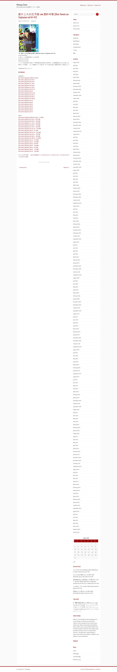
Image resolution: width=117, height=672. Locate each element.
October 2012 (76, 505)
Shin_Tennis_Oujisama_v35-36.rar (26, 96)
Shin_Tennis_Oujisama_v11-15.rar (26, 83)
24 (75, 555)
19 (81, 552)
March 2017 (76, 391)
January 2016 (76, 430)
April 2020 (75, 290)
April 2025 (75, 110)
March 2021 (76, 257)
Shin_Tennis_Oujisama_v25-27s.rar (26, 89)
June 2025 (75, 104)
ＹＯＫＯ (96, 609)
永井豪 (81, 609)
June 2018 (75, 355)
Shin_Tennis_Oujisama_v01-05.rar (26, 79)
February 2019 (76, 331)
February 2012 (76, 529)
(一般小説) (77, 603)
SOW (74, 605)
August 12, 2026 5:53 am (23, 21)
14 (88, 549)
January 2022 (76, 227)
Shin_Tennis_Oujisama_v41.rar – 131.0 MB (28, 140)
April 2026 (75, 74)
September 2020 (77, 275)
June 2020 (75, 284)
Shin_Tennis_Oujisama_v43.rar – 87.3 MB (28, 143)
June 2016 (75, 415)
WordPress (98, 669)
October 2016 (76, 403)
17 (75, 552)
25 (78, 555)
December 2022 (77, 194)
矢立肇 (84, 609)
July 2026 (75, 65)
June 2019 (75, 319)
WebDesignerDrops (90, 669)
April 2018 (75, 361)
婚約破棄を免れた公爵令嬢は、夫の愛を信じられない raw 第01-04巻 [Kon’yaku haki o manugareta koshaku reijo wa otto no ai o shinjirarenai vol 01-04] (86, 581)
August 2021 (76, 242)
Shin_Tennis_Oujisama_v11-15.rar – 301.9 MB (29, 123)
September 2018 (77, 346)
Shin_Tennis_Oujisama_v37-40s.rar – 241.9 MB (29, 138)
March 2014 (76, 484)
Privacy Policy (76, 28)
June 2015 (75, 439)
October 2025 (76, 92)
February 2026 (76, 80)
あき (84, 605)
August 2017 (76, 376)
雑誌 (74, 53)
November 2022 (77, 197)
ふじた (90, 605)
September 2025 (77, 95)
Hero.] (85, 603)
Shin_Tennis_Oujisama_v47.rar (25, 111)
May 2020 (75, 287)
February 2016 (76, 427)
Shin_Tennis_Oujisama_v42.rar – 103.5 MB (28, 141)
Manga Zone (22, 4)
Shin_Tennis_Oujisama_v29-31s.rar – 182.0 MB (29, 132)
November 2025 (77, 89)
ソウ (80, 607)
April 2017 (75, 388)
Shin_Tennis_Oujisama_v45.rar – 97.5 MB (28, 147)
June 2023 (75, 176)
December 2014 (77, 457)
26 (81, 555)
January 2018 (76, 370)
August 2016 (76, 409)
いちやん (87, 605)
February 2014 (76, 487)
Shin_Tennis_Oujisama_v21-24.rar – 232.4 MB (29, 126)
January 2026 (76, 83)
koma (90, 603)
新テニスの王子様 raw (61, 155)
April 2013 (75, 493)
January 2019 (76, 334)
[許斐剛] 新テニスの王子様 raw (40, 155)
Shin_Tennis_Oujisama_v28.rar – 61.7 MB (28, 130)
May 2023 (75, 179)
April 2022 (75, 218)
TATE (76, 605)
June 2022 (75, 212)
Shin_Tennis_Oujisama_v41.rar (25, 100)
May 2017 (75, 385)
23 (95, 552)
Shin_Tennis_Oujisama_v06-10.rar (26, 81)
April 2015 (75, 445)
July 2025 (75, 101)
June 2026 (75, 68)
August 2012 (76, 511)
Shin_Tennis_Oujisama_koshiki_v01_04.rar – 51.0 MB (30, 117)
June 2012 (75, 517)
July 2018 (75, 352)
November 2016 (77, 400)
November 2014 (77, 460)
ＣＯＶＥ (88, 609)
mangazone (33, 21)
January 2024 (76, 155)
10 (75, 549)
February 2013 (76, 499)
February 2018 (76, 367)
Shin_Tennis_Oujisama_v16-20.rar (26, 85)
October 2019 (76, 308)
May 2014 (75, 478)
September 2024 (77, 131)
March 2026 (76, 77)
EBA (82, 603)
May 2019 (75, 322)
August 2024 (76, 134)
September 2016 (77, 406)
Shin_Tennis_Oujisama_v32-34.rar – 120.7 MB (29, 134)
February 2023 (76, 188)
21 (88, 552)
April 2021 (75, 254)
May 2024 (75, 143)
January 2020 (76, 299)
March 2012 (76, 526)
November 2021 (77, 233)
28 (88, 555)
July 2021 (75, 245)
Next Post (67, 167)
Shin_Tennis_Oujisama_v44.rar (25, 106)
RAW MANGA (26, 155)
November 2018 (77, 340)
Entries (75, 653)
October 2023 (76, 164)
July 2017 (75, 379)
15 (92, 549)
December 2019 (77, 302)
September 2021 (77, 239)
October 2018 (76, 343)
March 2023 (76, 185)
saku (96, 603)
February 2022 (76, 224)
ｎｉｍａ (79, 611)
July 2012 (75, 514)
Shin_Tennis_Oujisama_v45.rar (25, 108)
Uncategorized (76, 47)
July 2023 (75, 173)
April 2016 (75, 421)
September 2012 (77, 508)
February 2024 (76, 152)
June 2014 (75, 475)
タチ (83, 607)
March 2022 (76, 221)
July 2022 (75, 209)
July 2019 (75, 316)
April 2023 (75, 182)
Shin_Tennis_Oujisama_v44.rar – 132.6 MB (28, 145)
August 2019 (76, 313)
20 (85, 552)
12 (81, 549)
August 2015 (76, 433)
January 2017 (76, 397)
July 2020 (75, 281)
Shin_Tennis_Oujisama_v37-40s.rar (26, 98)
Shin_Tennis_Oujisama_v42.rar (25, 102)
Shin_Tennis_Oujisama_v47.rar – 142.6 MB (28, 151)
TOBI (78, 605)
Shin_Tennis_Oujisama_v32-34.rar (26, 94)
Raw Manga (27, 669)
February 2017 (76, 394)
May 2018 (75, 358)
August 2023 (76, 170)
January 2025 (76, 119)
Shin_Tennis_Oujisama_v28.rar (25, 91)
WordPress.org (77, 659)
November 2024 (77, 125)
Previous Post (22, 167)
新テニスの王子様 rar (51, 155)
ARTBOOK (75, 38)
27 (85, 555)
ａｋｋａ (75, 611)
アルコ (93, 605)
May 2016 (75, 418)
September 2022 (77, 203)
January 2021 (76, 263)
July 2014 (75, 472)
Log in (74, 650)
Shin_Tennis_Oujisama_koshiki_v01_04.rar (28, 77)
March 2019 (76, 328)
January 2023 (76, 191)
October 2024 (76, 128)
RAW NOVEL (76, 44)
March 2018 (76, 364)
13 (85, 549)
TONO (81, 605)
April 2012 (75, 523)
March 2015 (76, 448)
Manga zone (83, 5)
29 (92, 555)
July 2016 (75, 412)
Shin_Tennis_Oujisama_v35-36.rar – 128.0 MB (29, 136)
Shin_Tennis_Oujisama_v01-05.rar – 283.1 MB (29, 119)
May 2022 (75, 215)
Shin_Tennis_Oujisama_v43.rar (25, 104)
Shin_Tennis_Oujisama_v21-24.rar (26, 87)
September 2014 (77, 466)
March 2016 (76, 424)
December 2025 (77, 86)
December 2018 (77, 337)
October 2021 (76, 236)
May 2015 (75, 442)
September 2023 (77, 167)
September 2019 (77, 311)
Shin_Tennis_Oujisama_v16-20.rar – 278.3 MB (29, 125)
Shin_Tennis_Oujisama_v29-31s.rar (26, 93)
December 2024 (77, 122)
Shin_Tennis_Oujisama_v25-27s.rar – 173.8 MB (29, 128)
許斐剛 (26, 156)
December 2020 (77, 266)
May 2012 (75, 520)
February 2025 (76, 116)
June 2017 (75, 382)
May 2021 (75, 251)
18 (78, 552)
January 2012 (76, 532)
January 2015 (76, 454)
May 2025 (75, 107)
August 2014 (76, 469)
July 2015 (75, 436)
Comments (77, 656)
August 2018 (76, 349)
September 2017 (77, 373)
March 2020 (76, 293)
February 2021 (76, 260)
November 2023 (77, 161)
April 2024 (75, 146)
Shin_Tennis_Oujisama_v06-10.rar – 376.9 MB (29, 121)
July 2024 (75, 137)
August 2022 (76, 206)
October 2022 (76, 200)
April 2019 (75, 325)
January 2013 (76, 502)
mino (93, 603)
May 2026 (75, 71)
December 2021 (77, 230)
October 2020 (76, 272)
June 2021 (75, 248)
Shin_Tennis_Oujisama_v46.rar (25, 109)
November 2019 (77, 305)
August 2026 (76, 62)
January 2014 (76, 490)
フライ (90, 607)
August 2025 (76, 98)
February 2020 (76, 296)
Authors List (90, 5)
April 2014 (75, 481)
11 (78, 549)
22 (92, 552)
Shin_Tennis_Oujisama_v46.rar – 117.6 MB (28, 149)
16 (95, 549)
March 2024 (76, 149)
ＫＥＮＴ (92, 609)
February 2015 (76, 451)
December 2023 (77, 158)
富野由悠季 (76, 609)
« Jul (74, 562)
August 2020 (76, 278)
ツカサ (87, 607)
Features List (97, 5)
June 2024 (75, 140)
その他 (74, 50)
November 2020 (77, 269)
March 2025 (76, 113)
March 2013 (76, 496)
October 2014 (76, 463)
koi (88, 603)
